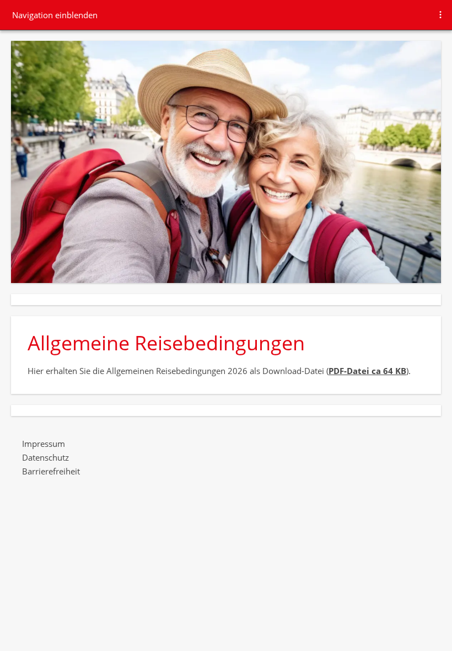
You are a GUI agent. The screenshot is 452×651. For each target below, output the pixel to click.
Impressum (43, 443)
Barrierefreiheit (51, 471)
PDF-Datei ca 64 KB (367, 370)
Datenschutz (45, 457)
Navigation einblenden (55, 14)
